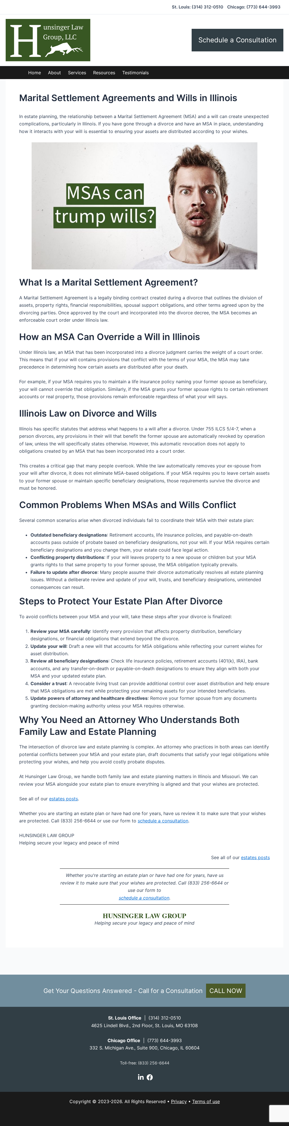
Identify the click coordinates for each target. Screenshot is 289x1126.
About (54, 72)
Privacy (179, 1101)
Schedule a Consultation (237, 40)
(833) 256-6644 (153, 1062)
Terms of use (206, 1101)
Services (77, 72)
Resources (104, 72)
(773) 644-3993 (263, 7)
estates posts (63, 799)
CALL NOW (225, 990)
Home (34, 72)
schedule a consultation (163, 821)
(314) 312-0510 (207, 7)
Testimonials (135, 72)
